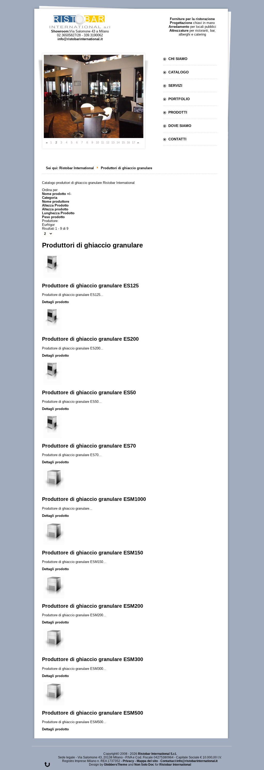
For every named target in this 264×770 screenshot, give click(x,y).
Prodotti (177, 112)
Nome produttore (55, 201)
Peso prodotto (53, 217)
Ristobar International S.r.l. (157, 754)
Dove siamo (179, 126)
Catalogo (178, 72)
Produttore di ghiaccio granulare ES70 (89, 446)
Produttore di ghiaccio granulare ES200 (90, 339)
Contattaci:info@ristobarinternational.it (189, 761)
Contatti (177, 139)
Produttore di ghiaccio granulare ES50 (89, 392)
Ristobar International (76, 168)
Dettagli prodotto (55, 302)
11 (102, 142)
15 (123, 142)
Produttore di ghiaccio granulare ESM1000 (94, 499)
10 (97, 142)
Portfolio (179, 99)
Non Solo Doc (144, 764)
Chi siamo (177, 59)
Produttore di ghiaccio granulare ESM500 (92, 713)
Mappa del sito (147, 761)
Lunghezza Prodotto (58, 213)
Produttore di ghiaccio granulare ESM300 (92, 659)
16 (128, 142)
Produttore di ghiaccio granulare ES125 (90, 285)
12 (107, 142)
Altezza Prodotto (55, 205)
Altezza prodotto (55, 209)
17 (133, 142)
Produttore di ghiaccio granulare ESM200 (92, 606)
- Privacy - (129, 761)
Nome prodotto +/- (56, 194)
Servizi (175, 85)
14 (118, 142)
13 (112, 142)
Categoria (49, 198)
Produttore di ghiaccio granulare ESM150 (92, 552)
